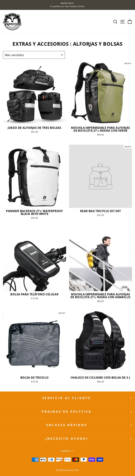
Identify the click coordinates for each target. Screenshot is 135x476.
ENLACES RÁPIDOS (66, 425)
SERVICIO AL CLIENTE (66, 398)
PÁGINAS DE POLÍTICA (67, 411)
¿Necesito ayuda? (66, 438)
